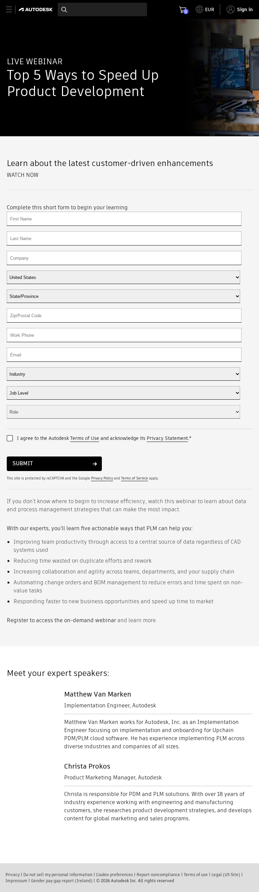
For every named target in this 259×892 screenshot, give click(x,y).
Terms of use (196, 874)
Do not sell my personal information (57, 874)
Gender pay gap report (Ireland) (61, 881)
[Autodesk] (36, 9)
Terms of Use (84, 438)
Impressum (16, 881)
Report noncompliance (158, 874)
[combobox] (102, 9)
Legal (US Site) (225, 874)
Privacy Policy (102, 478)
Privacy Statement (167, 438)
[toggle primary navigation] (12, 9)
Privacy (12, 874)
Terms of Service (134, 478)
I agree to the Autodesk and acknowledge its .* (104, 438)
